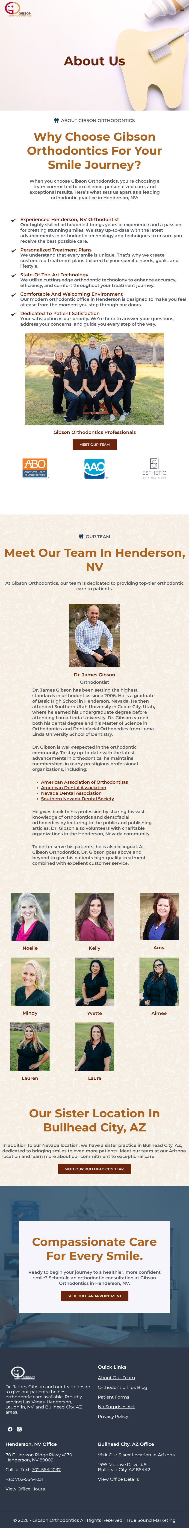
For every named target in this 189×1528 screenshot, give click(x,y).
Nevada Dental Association (71, 793)
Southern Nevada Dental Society (77, 798)
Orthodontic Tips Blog (122, 1387)
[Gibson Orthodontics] (18, 9)
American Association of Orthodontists (84, 782)
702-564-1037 (46, 1469)
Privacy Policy (113, 1416)
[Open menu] (182, 9)
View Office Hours (25, 1489)
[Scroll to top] (182, 1498)
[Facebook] (10, 1429)
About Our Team (116, 1377)
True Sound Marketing (151, 1520)
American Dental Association (73, 787)
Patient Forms (113, 1397)
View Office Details (118, 1479)
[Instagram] (19, 1429)
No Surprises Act (116, 1406)
